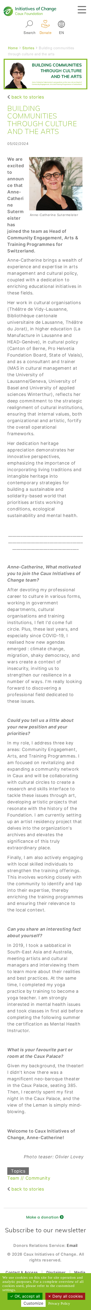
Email (72, 1245)
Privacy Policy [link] (59, 1303)
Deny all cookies (67, 1296)
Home (13, 47)
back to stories (27, 97)
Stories (28, 47)
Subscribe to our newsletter (45, 1230)
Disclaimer (56, 1272)
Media (79, 1272)
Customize (33, 1303)
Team (13, 1178)
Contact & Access (22, 1272)
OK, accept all (26, 1296)
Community (37, 1178)
